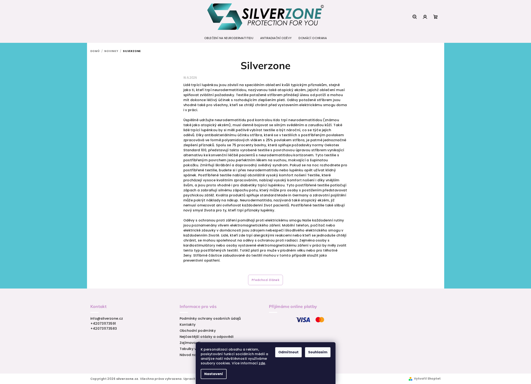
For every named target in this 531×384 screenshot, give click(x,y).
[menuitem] (229, 38)
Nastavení (213, 373)
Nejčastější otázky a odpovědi (207, 336)
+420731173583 (103, 328)
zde (262, 363)
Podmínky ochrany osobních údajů (210, 318)
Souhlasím (317, 352)
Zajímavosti (190, 342)
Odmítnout (288, 352)
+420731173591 (103, 323)
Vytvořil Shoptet (427, 378)
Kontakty (188, 324)
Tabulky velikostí (194, 348)
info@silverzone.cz (106, 318)
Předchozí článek (265, 280)
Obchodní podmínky (198, 330)
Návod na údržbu (195, 354)
